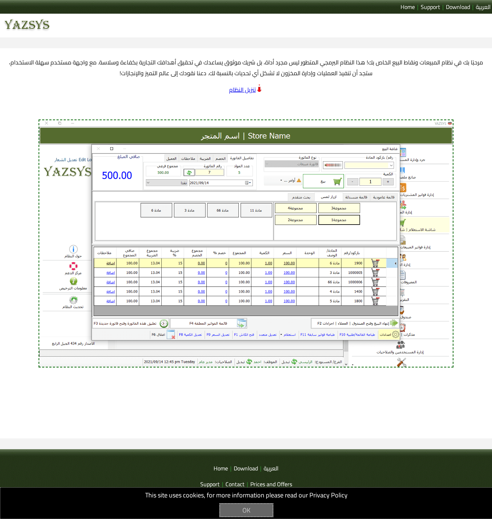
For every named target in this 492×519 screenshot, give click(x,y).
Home (408, 6)
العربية (483, 6)
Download (458, 6)
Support (430, 6)
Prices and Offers (271, 484)
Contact (235, 484)
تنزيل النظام (242, 89)
